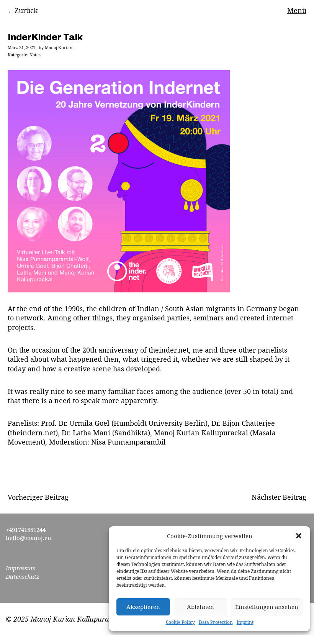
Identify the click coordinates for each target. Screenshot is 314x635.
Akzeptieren (143, 606)
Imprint (245, 622)
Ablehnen (200, 606)
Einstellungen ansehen (266, 606)
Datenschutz (22, 576)
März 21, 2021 (21, 47)
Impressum (21, 568)
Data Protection (216, 622)
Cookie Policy (180, 622)
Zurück (26, 10)
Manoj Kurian (58, 47)
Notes (35, 54)
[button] (299, 536)
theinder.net (169, 349)
